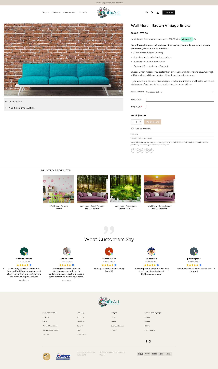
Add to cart (153, 122)
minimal (157, 142)
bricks (137, 142)
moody (165, 142)
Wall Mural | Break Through (92, 206)
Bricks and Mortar (194, 81)
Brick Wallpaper (145, 138)
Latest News (81, 335)
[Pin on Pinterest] (147, 150)
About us (80, 317)
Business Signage (117, 326)
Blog (78, 330)
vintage (146, 145)
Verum (102, 355)
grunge (150, 142)
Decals (113, 317)
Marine (147, 322)
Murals (113, 322)
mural (171, 142)
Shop (45, 12)
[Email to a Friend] (142, 150)
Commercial (68, 12)
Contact (82, 12)
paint (200, 142)
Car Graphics (150, 330)
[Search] (147, 12)
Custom (55, 12)
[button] (152, 12)
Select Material (137, 92)
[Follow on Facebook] (146, 341)
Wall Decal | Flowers (59, 206)
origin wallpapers (190, 142)
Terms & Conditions (50, 326)
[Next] (118, 60)
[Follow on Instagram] (150, 341)
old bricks (178, 142)
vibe (141, 145)
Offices (147, 326)
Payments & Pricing (50, 330)
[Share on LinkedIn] (151, 150)
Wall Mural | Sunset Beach (159, 206)
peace (205, 142)
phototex (134, 145)
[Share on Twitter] (138, 150)
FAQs (45, 322)
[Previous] (9, 60)
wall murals (150, 84)
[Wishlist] (120, 91)
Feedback (80, 322)
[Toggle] (6, 102)
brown (143, 142)
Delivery (46, 317)
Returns (46, 335)
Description (15, 101)
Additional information (22, 108)
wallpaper (155, 145)
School (147, 317)
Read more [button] (24, 280)
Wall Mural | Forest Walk (126, 206)
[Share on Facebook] (133, 150)
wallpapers (164, 145)
